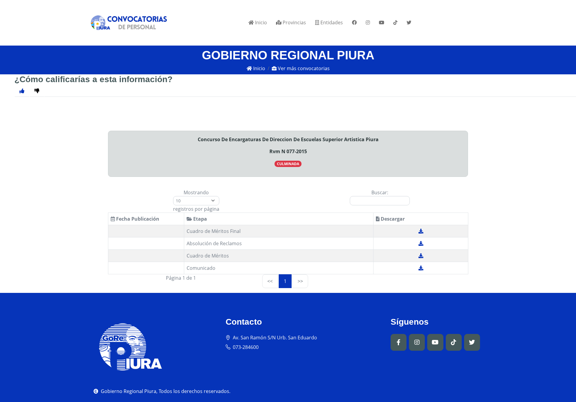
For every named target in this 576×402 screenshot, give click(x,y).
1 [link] (285, 281)
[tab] (36, 91)
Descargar (392, 219)
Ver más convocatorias (303, 68)
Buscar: (379, 192)
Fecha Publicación (137, 219)
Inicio (260, 22)
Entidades (331, 22)
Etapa (199, 219)
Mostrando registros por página (196, 200)
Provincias (293, 22)
